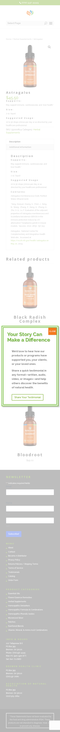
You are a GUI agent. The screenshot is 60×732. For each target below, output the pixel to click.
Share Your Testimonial (27, 397)
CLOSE (52, 331)
